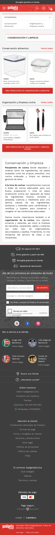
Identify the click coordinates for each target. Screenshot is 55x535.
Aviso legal (27, 442)
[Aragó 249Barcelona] (6, 343)
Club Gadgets (27, 471)
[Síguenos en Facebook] (27, 323)
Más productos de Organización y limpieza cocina (27, 148)
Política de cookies (27, 451)
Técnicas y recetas (27, 480)
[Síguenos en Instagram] (38, 323)
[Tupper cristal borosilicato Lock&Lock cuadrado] (40, 70)
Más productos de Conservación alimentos (27, 91)
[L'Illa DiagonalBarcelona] (32, 343)
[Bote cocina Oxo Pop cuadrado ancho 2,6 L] (14, 70)
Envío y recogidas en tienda (28, 434)
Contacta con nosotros (27, 396)
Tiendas (27, 400)
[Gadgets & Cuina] (13, 9)
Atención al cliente (27, 421)
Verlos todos (47, 48)
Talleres (27, 476)
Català (19, 518)
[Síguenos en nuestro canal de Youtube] (16, 323)
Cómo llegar (17, 346)
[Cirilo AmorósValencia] (6, 359)
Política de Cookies (32, 532)
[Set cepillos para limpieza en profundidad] (40, 125)
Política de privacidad (39, 302)
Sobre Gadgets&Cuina (27, 391)
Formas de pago (27, 429)
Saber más (16, 83)
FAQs (27, 455)
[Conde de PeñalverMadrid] (32, 359)
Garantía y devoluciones (27, 438)
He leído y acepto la (29, 302)
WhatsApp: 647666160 (29, 409)
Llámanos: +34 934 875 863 (28, 405)
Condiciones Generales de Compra (27, 425)
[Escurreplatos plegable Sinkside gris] (14, 125)
